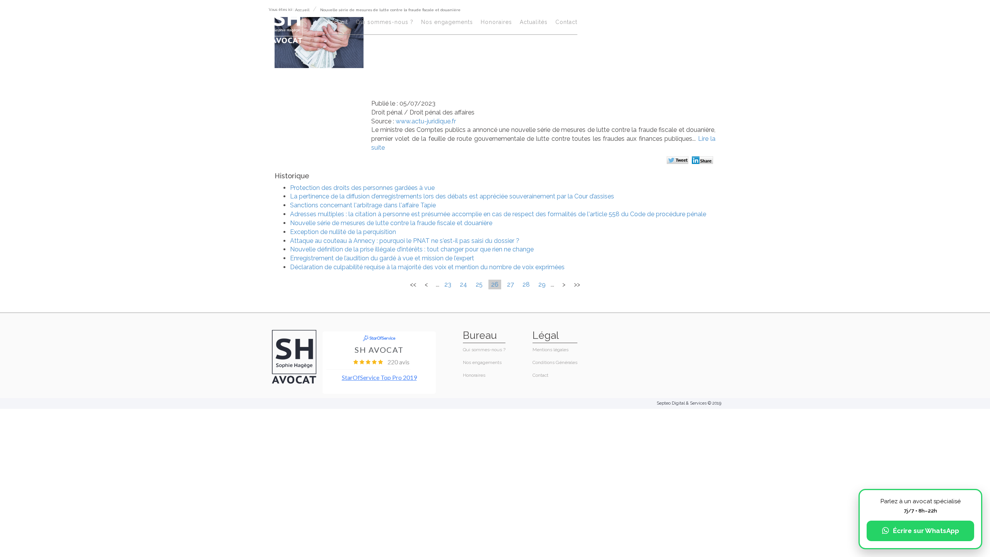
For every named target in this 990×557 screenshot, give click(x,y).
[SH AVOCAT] (287, 23)
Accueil (337, 22)
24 (463, 284)
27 (510, 284)
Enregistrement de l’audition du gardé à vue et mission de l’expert (382, 258)
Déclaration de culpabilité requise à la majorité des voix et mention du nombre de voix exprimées (427, 267)
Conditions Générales (555, 362)
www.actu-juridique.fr (426, 121)
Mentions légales (550, 349)
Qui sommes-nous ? (384, 22)
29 (542, 284)
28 (526, 284)
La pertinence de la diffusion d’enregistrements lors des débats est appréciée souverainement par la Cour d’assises (452, 196)
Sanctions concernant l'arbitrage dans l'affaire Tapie (363, 205)
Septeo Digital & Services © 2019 (689, 403)
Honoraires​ (496, 22)
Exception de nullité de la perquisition (343, 232)
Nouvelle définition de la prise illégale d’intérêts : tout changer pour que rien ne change (412, 249)
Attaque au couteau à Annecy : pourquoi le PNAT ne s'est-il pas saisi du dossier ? (404, 240)
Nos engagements (447, 22)
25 (479, 284)
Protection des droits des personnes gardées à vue (362, 187)
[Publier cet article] (678, 161)
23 (447, 284)
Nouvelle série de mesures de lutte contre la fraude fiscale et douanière (391, 223)
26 (494, 284)
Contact (566, 22)
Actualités (534, 22)
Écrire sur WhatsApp (926, 531)
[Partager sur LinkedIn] (703, 161)
